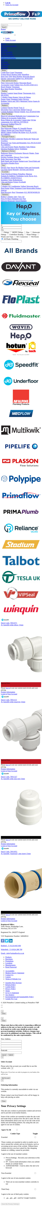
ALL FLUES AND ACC (29, 85)
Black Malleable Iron (14, 199)
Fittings (3, 130)
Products (8, 957)
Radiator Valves (13, 149)
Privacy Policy (10, 989)
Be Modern (20, 168)
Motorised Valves (26, 101)
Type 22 (29, 110)
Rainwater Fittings (10, 128)
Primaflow (21, 174)
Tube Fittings (30, 147)
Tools (3, 174)
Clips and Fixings (7, 147)
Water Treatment (12, 99)
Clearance (5, 194)
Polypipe (28, 130)
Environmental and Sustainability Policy (19, 997)
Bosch (8, 74)
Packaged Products (8, 136)
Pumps (3, 99)
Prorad (16, 108)
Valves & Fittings (25, 97)
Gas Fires (4, 170)
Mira (19, 159)
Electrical (4, 149)
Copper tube (26, 120)
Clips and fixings (7, 182)
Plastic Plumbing (7, 126)
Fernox (15, 182)
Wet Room (35, 237)
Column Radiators (7, 112)
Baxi (8, 72)
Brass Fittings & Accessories (11, 120)
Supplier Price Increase (13, 983)
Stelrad (23, 110)
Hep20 (21, 130)
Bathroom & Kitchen (8, 151)
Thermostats (27, 93)
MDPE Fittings (6, 132)
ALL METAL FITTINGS (19, 122)
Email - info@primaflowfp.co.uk (12, 953)
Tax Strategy (9, 995)
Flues (3, 83)
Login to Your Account (9, 694)
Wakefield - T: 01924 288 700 (11, 949)
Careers (8, 977)
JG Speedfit (22, 128)
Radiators (5, 105)
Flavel (10, 170)
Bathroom (4, 153)
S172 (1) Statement (12, 993)
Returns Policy (10, 985)
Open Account (10, 40)
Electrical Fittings (11, 174)
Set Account (6, 1078)
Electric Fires (5, 168)
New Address (6, 1039)
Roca (17, 163)
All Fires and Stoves (26, 170)
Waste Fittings (32, 234)
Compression (31, 116)
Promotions (9, 961)
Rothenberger (17, 180)
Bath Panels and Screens (9, 161)
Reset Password (11, 967)
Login (7, 38)
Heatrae (8, 87)
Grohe (26, 157)
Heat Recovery (6, 192)
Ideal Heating (17, 76)
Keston (16, 83)
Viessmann (18, 72)
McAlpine (21, 132)
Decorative (5, 110)
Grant (12, 72)
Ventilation (23, 149)
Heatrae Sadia (16, 74)
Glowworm (11, 78)
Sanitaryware (23, 161)
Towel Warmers (21, 201)
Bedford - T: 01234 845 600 (11, 946)
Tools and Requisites (19, 143)
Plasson (29, 128)
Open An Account (11, 5)
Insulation (4, 180)
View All (21, 197)
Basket (3, 29)
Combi (3, 72)
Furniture (10, 157)
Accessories (5, 85)
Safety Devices (23, 99)
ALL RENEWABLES (32, 192)
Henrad (16, 112)
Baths (3, 159)
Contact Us (9, 975)
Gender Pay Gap (11, 999)
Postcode (4, 1050)
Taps (15, 159)
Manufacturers (10, 965)
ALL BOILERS (27, 78)
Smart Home (17, 93)
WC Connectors (22, 237)
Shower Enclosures (15, 153)
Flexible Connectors (16, 139)
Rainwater (27, 139)
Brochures (9, 959)
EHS (10, 76)
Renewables (6, 184)
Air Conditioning (14, 186)
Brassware (4, 124)
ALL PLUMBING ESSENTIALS (19, 177)
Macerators (9, 159)
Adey (15, 197)
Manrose (29, 174)
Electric (3, 78)
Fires (3, 165)
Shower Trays (19, 157)
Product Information (8, 692)
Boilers (4, 70)
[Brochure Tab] (2, 1005)
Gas (10, 143)
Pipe (2, 128)
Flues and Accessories (9, 81)
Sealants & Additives (8, 176)
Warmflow (25, 74)
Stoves (13, 168)
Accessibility (9, 971)
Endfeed (12, 124)
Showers (26, 153)
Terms (7, 991)
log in (8, 688)
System (3, 74)
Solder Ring (21, 118)
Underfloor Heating (16, 234)
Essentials (5, 172)
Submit (11, 1055)
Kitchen (3, 157)
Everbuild (22, 182)
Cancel (4, 1055)
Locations (8, 963)
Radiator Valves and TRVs (10, 101)
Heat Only (4, 76)
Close (3, 1013)
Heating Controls (7, 93)
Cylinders (4, 97)
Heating (4, 91)
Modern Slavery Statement (14, 973)
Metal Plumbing (7, 114)
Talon (10, 180)
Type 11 (21, 108)
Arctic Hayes (28, 176)
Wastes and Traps (13, 130)
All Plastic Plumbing (11, 239)
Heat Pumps (5, 188)
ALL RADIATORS (33, 112)
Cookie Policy (10, 987)
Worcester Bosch (29, 76)
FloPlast (15, 132)
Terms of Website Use (13, 979)
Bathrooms (5, 139)
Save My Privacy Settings (10, 1204)
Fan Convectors (14, 110)
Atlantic (22, 112)
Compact (4, 108)
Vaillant (18, 78)
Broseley (16, 170)
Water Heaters (13, 97)
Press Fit (18, 124)
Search (4, 27)
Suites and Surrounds (31, 168)
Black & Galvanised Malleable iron (13, 116)
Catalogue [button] (4, 68)
